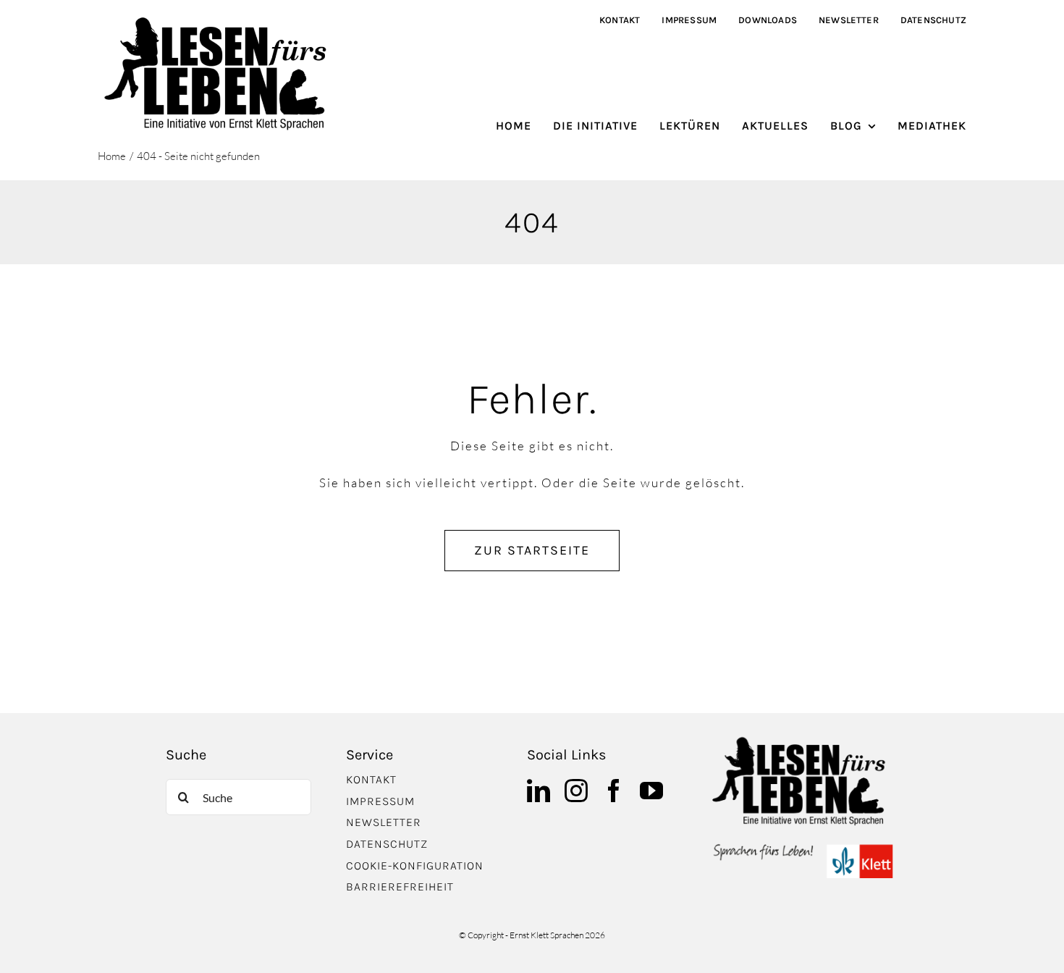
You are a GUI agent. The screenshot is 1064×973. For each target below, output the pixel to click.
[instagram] (576, 790)
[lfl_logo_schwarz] (220, 20)
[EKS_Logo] (802, 847)
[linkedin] (538, 790)
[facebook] (613, 790)
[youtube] (651, 790)
